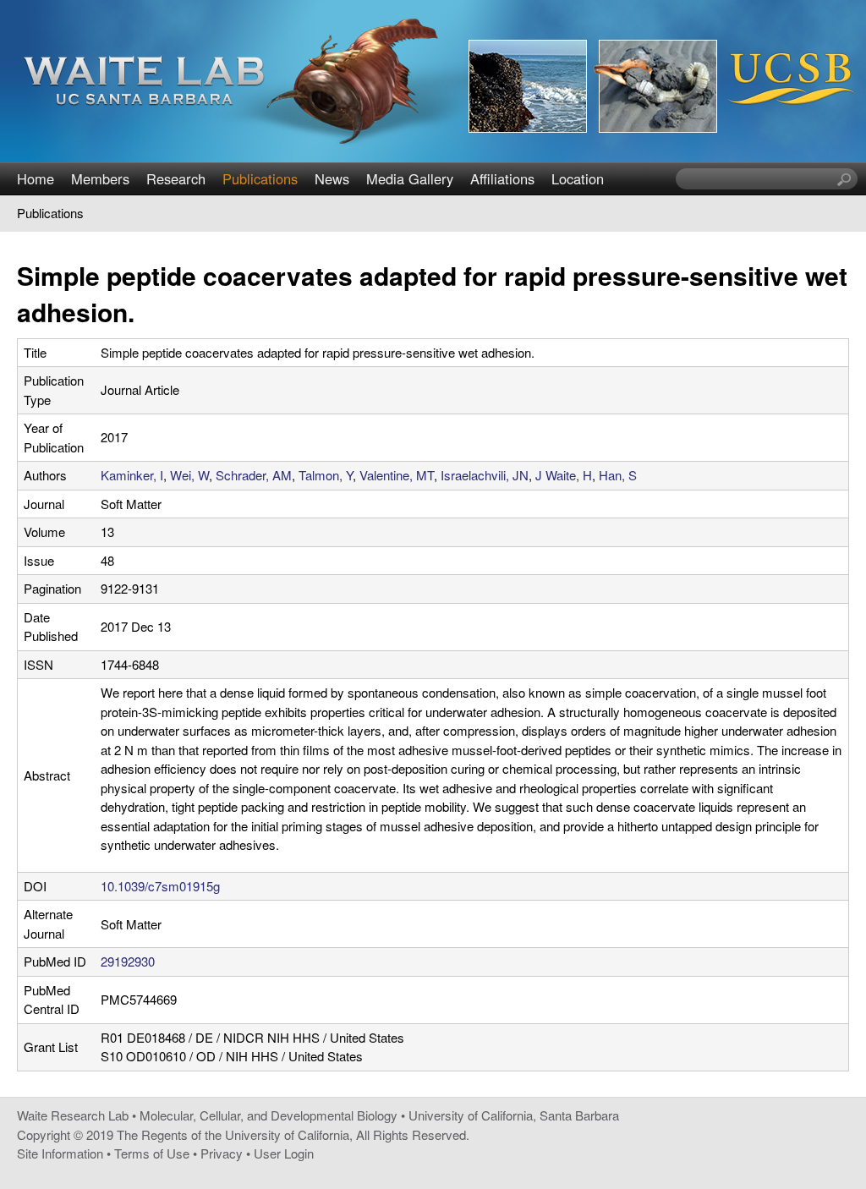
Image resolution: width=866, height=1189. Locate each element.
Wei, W (189, 475)
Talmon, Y (326, 475)
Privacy (221, 1153)
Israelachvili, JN (485, 475)
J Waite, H (563, 475)
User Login (284, 1153)
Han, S (618, 475)
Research (176, 178)
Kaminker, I (132, 475)
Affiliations (502, 178)
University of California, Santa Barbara (513, 1115)
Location (577, 178)
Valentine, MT (396, 475)
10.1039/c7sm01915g (160, 886)
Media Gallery (409, 178)
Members (100, 178)
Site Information (60, 1153)
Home (35, 178)
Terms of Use (151, 1153)
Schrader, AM (254, 475)
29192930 (128, 961)
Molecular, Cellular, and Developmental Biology (268, 1115)
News (332, 178)
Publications (260, 178)
